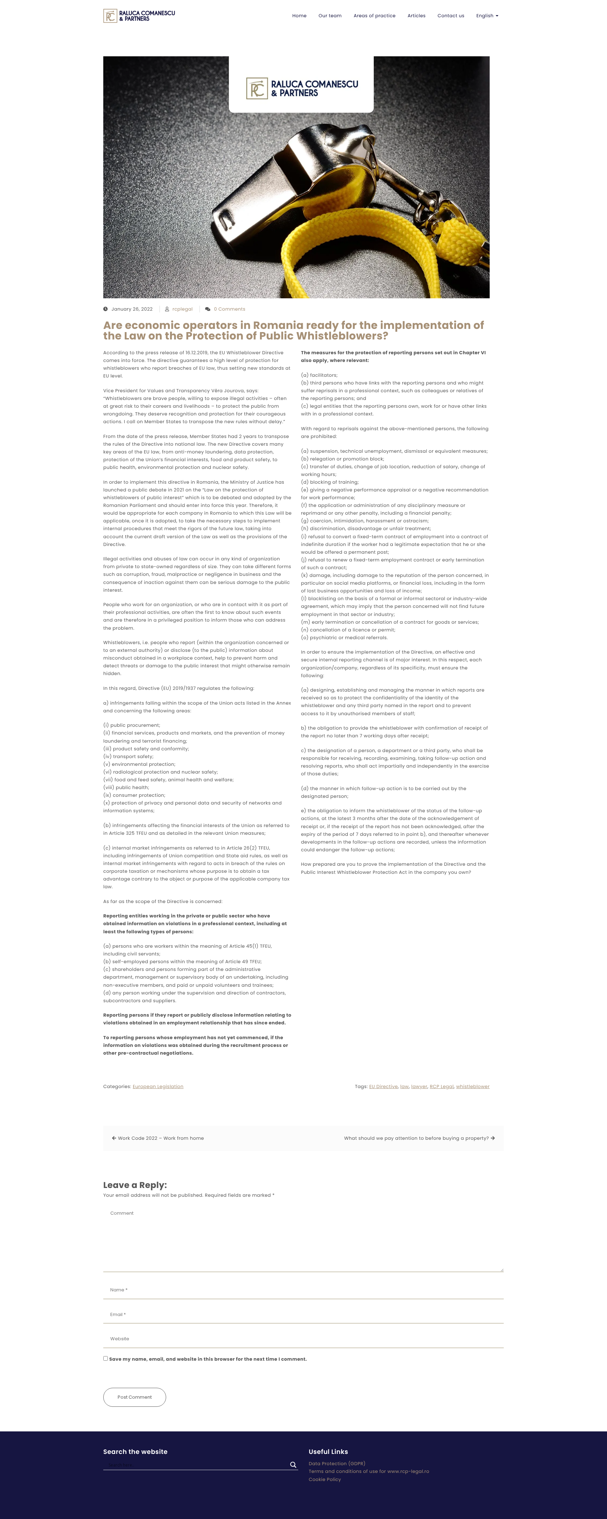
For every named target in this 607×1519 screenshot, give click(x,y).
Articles (416, 15)
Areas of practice (375, 15)
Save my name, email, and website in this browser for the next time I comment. (208, 1359)
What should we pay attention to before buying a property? (416, 1138)
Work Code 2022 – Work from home (161, 1138)
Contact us (451, 15)
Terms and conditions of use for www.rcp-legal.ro (369, 1471)
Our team (330, 15)
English (485, 15)
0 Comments (230, 309)
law (404, 1086)
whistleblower (473, 1086)
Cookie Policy (325, 1479)
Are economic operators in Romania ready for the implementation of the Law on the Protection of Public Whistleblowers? (293, 330)
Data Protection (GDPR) (337, 1463)
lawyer (419, 1086)
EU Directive (383, 1086)
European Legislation (158, 1086)
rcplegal (182, 309)
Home (299, 15)
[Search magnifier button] (293, 1465)
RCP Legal (442, 1086)
